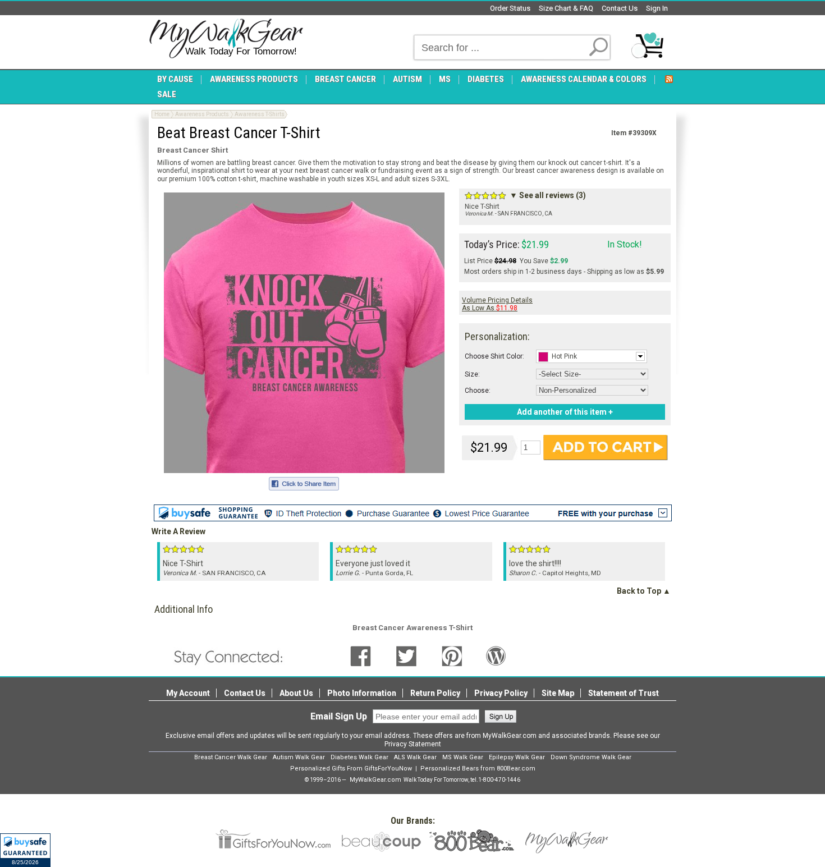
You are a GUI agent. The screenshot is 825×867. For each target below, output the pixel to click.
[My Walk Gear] (226, 39)
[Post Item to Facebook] (304, 482)
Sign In (657, 8)
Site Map (558, 693)
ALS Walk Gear (415, 757)
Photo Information (361, 693)
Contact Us (620, 8)
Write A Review (178, 531)
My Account (188, 693)
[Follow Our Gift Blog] (496, 655)
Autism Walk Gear (299, 757)
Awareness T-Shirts (260, 114)
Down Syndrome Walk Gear (591, 757)
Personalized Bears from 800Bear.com (477, 768)
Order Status (510, 8)
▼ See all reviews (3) (548, 195)
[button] (25, 850)
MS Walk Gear (462, 757)
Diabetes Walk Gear (359, 757)
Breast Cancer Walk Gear (230, 757)
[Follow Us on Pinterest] (452, 655)
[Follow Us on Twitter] (406, 655)
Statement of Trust (623, 693)
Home (161, 114)
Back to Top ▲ (644, 590)
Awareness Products (202, 114)
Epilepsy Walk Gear (517, 757)
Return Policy (435, 693)
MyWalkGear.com (375, 779)
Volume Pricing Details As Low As (497, 304)
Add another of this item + (565, 411)
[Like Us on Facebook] (360, 655)
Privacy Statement (412, 744)
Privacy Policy (501, 693)
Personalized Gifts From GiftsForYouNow (351, 768)
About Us (296, 693)
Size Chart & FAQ (566, 8)
